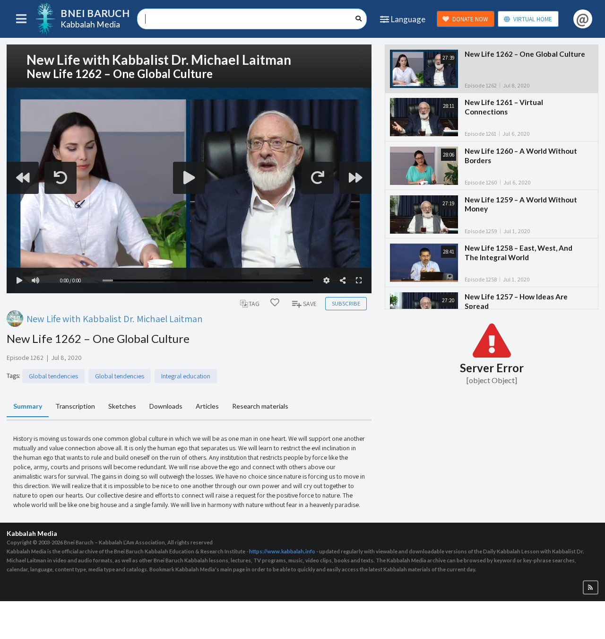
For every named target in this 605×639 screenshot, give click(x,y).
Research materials (260, 406)
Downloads (165, 406)
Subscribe (346, 303)
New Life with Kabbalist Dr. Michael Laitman (114, 318)
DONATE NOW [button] (470, 19)
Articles (207, 406)
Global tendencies (53, 376)
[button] (590, 587)
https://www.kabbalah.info (282, 551)
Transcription (75, 406)
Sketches (122, 406)
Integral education (185, 376)
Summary (27, 406)
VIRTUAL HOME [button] (532, 19)
